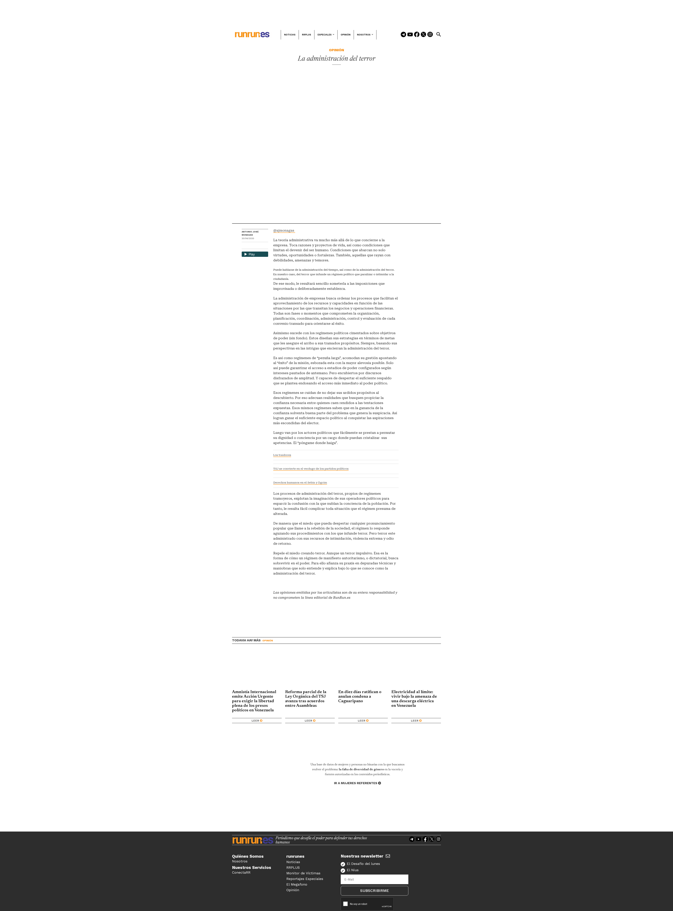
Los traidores (282, 455)
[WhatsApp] (251, 246)
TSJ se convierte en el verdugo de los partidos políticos (311, 468)
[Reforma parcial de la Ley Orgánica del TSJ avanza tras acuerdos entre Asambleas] (310, 669)
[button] (438, 34)
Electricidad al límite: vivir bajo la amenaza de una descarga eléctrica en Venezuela (414, 699)
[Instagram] (430, 34)
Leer (255, 720)
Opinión (336, 50)
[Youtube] (410, 34)
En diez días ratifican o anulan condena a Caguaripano (359, 696)
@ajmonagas (284, 230)
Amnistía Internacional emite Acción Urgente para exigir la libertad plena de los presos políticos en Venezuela (254, 701)
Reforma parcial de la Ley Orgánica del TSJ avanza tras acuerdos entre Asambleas (305, 699)
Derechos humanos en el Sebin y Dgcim (300, 482)
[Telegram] (403, 34)
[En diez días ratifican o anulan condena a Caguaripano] (363, 669)
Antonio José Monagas (250, 233)
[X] (263, 246)
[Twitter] (423, 34)
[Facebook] (416, 34)
